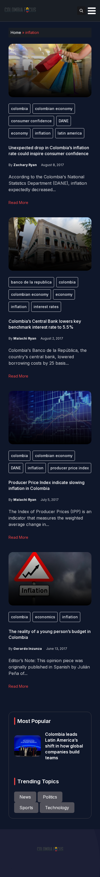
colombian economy (54, 108)
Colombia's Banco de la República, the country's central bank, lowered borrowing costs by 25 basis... (48, 357)
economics (45, 617)
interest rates (46, 306)
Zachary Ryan (25, 165)
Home (16, 32)
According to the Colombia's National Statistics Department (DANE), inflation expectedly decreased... (48, 183)
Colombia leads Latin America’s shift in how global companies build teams (64, 746)
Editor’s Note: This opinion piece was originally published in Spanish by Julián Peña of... (49, 667)
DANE (64, 121)
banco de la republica (31, 282)
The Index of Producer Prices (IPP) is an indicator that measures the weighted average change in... (50, 518)
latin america (70, 133)
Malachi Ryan (24, 338)
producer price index (69, 468)
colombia (19, 108)
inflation (43, 133)
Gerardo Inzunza (27, 649)
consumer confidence (31, 121)
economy (19, 133)
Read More (18, 202)
